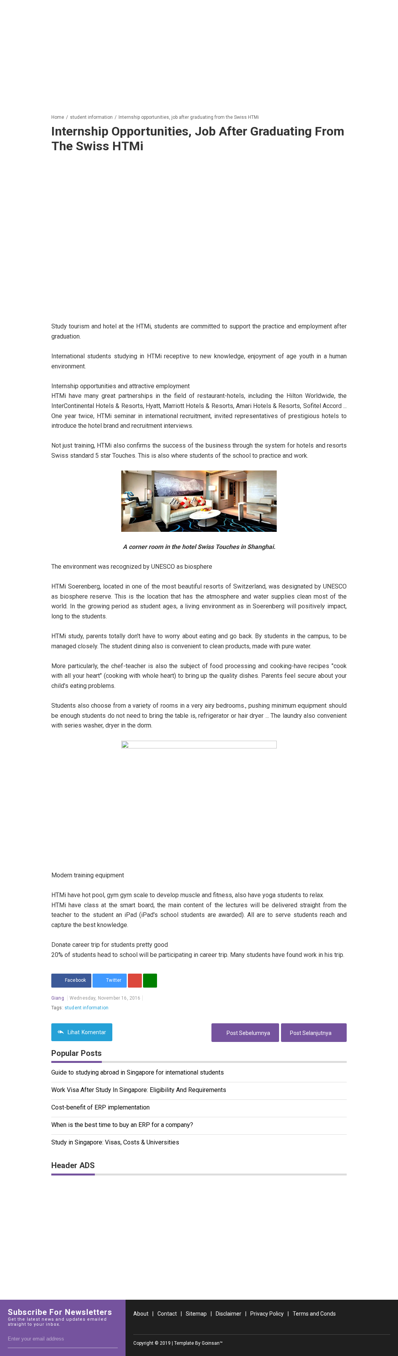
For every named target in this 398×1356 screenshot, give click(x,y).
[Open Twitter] (346, 1326)
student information (86, 1007)
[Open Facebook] (332, 1326)
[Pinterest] (135, 981)
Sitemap (196, 1314)
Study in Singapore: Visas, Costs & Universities (115, 1142)
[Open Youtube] (372, 1326)
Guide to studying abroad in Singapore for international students (137, 1072)
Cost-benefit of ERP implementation (100, 1107)
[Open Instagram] (359, 1326)
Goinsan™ (212, 1343)
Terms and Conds (314, 1314)
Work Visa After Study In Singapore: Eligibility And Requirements (138, 1090)
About (140, 1314)
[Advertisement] (199, 54)
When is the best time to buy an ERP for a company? (122, 1125)
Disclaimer (228, 1314)
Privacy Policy (267, 1314)
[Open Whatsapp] (385, 1326)
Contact (167, 1314)
